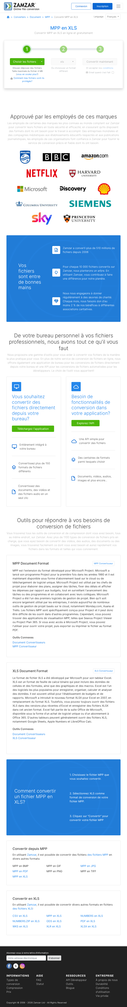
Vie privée (102, 995)
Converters (20, 17)
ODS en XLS (54, 921)
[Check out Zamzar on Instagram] (22, 965)
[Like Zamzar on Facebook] (9, 965)
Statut (40, 984)
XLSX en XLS (88, 926)
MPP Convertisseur (103, 563)
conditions (108, 68)
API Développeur (76, 980)
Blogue (70, 987)
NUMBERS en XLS (92, 915)
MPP (47, 17)
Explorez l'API (85, 423)
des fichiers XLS (23, 908)
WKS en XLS (20, 926)
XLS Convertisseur (104, 671)
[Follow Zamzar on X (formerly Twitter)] (16, 965)
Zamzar (31, 854)
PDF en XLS (88, 921)
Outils (69, 984)
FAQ (38, 980)
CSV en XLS (20, 915)
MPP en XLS (20, 876)
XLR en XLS (53, 926)
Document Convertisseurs (29, 642)
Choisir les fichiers (24, 61)
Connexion (81, 6)
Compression (14, 987)
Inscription (102, 6)
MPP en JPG (88, 866)
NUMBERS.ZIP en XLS (26, 921)
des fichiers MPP (97, 854)
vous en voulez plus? (27, 74)
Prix (8, 991)
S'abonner (54, 958)
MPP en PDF (20, 871)
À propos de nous (107, 980)
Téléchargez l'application (33, 428)
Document (35, 17)
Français (112, 16)
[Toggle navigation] (118, 6)
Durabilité (102, 984)
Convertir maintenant (99, 61)
